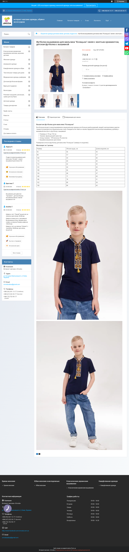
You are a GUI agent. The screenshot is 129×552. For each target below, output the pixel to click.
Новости (6, 115)
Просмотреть (91, 5)
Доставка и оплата (10, 133)
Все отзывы (16, 253)
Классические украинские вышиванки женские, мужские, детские (14, 53)
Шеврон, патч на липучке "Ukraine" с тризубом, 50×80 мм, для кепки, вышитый (17, 228)
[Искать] (28, 34)
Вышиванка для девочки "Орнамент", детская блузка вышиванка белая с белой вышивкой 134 (14, 196)
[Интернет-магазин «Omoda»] (7, 21)
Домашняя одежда (10, 64)
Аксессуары (7, 90)
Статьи (6, 120)
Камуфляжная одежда (108, 485)
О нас (87, 20)
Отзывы (6, 129)
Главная (59, 20)
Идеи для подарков (10, 86)
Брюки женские (9, 485)
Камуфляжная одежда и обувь (14, 68)
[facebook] (37, 454)
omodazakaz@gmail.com (12, 284)
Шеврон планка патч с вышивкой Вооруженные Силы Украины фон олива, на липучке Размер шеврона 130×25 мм (17, 221)
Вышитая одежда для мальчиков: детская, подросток (59, 33)
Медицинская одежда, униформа (15, 77)
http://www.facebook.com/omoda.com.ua (15, 531)
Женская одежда (9, 59)
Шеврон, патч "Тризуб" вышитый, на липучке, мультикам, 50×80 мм (17, 215)
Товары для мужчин (10, 105)
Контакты (97, 20)
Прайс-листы (8, 111)
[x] (39, 454)
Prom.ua (73, 548)
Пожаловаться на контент (63, 550)
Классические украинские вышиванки (81, 488)
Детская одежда (9, 101)
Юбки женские (41, 485)
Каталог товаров (73, 20)
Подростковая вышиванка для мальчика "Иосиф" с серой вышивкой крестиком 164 (15, 159)
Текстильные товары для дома (14, 73)
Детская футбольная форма (13, 81)
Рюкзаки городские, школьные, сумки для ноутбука (14, 96)
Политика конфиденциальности (81, 550)
